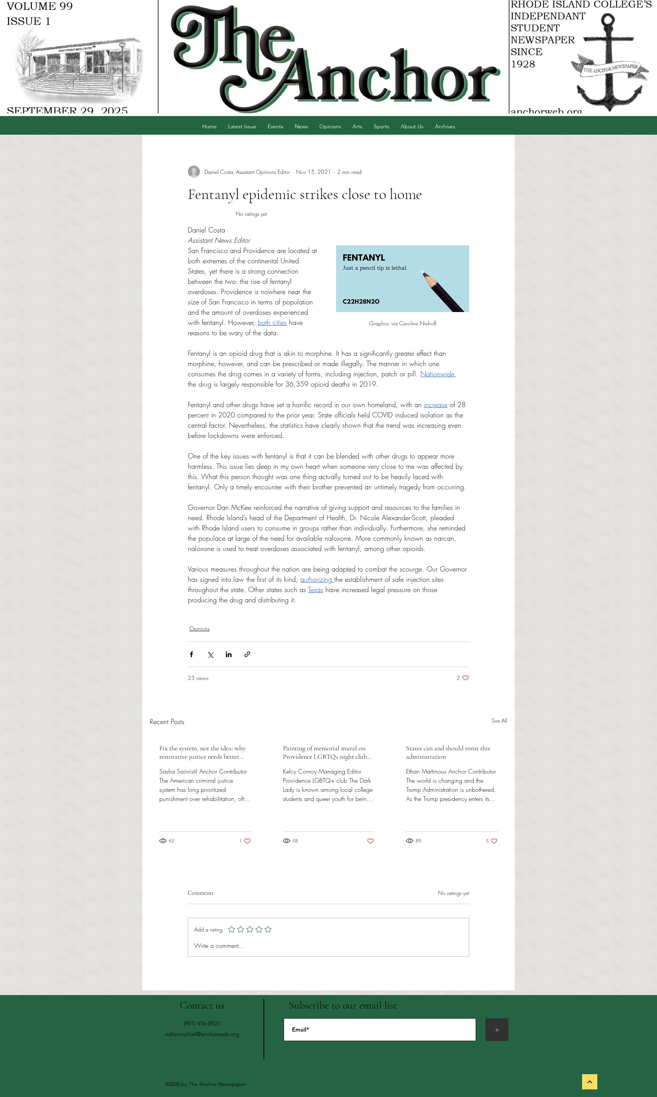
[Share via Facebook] (191, 654)
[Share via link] (247, 654)
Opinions (199, 628)
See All (499, 720)
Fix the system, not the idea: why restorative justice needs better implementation (202, 752)
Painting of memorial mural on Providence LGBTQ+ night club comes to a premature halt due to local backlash (326, 752)
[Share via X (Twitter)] (210, 654)
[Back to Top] (589, 1081)
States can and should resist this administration (448, 752)
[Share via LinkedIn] (228, 654)
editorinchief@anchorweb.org (202, 1034)
